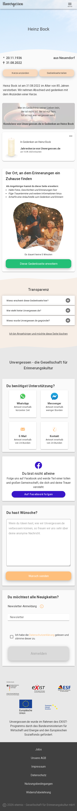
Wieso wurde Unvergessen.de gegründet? (28, 320)
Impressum (38, 766)
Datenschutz (38, 775)
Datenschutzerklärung (41, 634)
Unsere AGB (38, 758)
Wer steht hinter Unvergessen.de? (23, 310)
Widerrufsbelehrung (38, 792)
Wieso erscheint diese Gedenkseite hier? (27, 300)
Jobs (38, 749)
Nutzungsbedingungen (39, 783)
